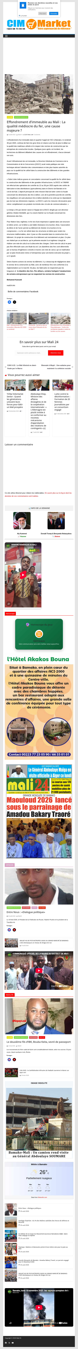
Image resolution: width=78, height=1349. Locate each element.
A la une (10, 117)
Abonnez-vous (55, 353)
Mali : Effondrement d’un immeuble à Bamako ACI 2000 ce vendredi (16, 327)
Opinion (34, 907)
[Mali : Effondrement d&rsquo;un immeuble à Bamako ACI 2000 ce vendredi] (17, 318)
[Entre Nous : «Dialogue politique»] (39, 886)
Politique (42, 907)
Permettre (53, 13)
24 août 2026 (24, 1278)
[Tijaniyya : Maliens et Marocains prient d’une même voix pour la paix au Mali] (11, 1249)
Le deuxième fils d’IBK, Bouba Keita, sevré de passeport (39, 1041)
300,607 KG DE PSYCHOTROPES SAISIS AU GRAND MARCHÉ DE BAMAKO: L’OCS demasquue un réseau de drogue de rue (44, 942)
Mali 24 (18, 1338)
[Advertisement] (39, 59)
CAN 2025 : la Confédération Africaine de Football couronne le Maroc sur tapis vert (44, 1071)
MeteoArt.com (42, 1197)
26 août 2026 (24, 1211)
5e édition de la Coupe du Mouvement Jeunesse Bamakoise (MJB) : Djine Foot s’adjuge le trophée (43, 1235)
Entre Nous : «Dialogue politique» (26, 912)
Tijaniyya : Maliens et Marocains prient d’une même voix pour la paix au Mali (43, 1248)
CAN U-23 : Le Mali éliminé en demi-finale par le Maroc (21, 366)
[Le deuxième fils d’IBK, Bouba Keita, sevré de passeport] (39, 1016)
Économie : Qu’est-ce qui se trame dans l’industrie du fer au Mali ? (38, 327)
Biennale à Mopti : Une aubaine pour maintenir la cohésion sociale (56, 366)
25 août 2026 (24, 1238)
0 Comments (36, 134)
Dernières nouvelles (21, 117)
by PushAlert (24, 15)
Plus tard (43, 13)
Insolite (42, 1037)
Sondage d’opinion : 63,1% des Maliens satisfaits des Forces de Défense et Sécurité (43, 1221)
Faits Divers (26, 907)
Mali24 (20, 134)
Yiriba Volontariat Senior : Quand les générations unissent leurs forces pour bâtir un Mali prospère (15, 400)
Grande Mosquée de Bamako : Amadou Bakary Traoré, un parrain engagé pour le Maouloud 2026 (43, 1261)
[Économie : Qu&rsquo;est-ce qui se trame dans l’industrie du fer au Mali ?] (39, 318)
